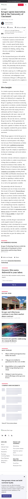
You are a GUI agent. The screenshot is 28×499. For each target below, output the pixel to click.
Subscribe (21, 4)
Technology (4, 262)
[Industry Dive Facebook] (5, 435)
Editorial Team (5, 447)
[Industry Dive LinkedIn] (2, 435)
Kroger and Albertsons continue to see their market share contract (13, 314)
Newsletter (4, 451)
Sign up (14, 284)
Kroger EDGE (10, 214)
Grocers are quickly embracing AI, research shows (14, 340)
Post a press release (12, 423)
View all (4, 423)
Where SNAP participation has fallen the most (15, 354)
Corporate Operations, (14, 260)
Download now (6, 495)
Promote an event (18, 455)
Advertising (16, 446)
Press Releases (5, 458)
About (2, 444)
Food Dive (16, 463)
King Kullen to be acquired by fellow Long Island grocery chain (15, 368)
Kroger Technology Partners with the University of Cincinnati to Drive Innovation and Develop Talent (13, 248)
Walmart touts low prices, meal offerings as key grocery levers (15, 375)
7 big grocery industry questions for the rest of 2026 (15, 361)
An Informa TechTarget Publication (14, 1)
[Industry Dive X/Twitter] (8, 435)
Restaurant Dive (17, 465)
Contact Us (4, 449)
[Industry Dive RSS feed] (11, 435)
